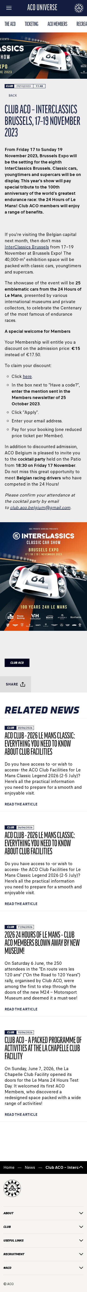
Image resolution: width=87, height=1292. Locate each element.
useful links (13, 1240)
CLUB (7, 1227)
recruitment (13, 1254)
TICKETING (31, 24)
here (27, 376)
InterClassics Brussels (27, 247)
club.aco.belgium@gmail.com (40, 507)
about (8, 1213)
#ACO (7, 1268)
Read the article (21, 804)
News (30, 1167)
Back (13, 95)
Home (8, 1167)
